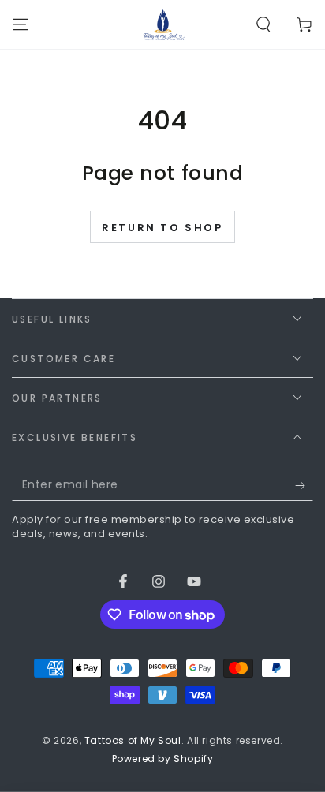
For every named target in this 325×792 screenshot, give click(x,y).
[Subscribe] (304, 485)
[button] (263, 24)
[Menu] (20, 24)
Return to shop (162, 227)
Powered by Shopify (163, 759)
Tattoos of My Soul (132, 740)
